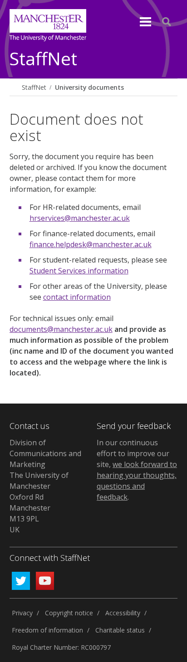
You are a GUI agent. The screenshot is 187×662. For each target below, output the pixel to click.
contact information (77, 297)
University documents (89, 87)
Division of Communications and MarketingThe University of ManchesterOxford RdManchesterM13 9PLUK (45, 486)
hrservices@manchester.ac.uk (80, 218)
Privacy (22, 612)
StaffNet (43, 59)
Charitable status (120, 630)
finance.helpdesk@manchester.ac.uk (91, 244)
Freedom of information (47, 630)
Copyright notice (69, 612)
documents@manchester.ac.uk (61, 329)
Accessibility (122, 612)
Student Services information (79, 271)
